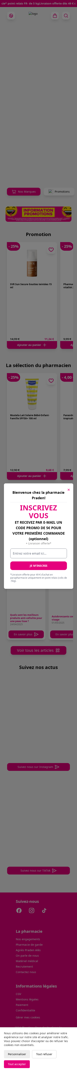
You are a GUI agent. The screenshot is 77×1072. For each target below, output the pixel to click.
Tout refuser (44, 1054)
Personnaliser (17, 1054)
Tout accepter (17, 1064)
